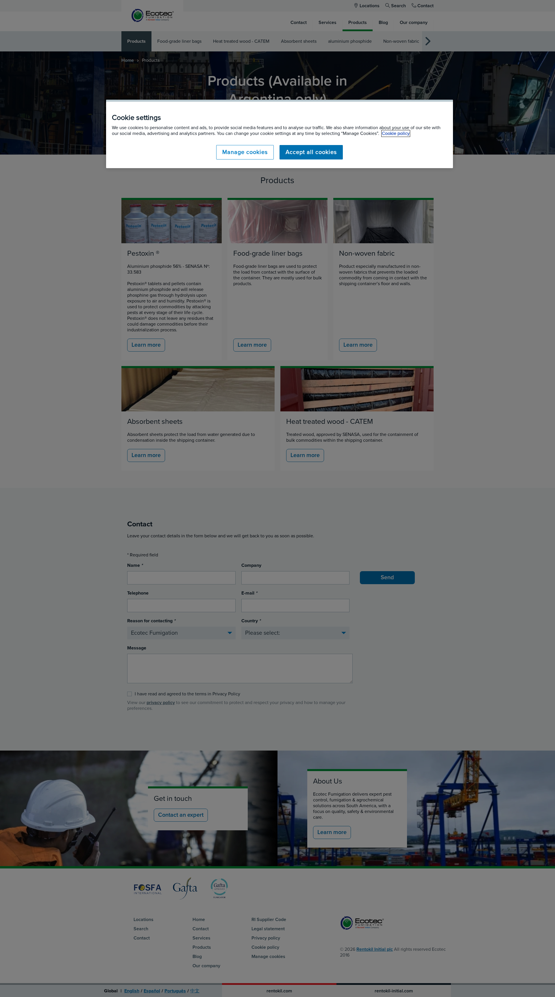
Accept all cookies (311, 152)
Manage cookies (245, 152)
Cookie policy (396, 133)
